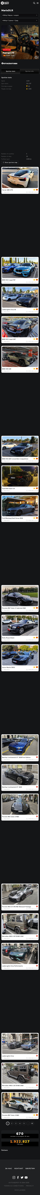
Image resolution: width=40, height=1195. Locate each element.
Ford (3, 518)
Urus (12, 1056)
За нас (8, 1168)
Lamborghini (6, 310)
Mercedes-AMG (7, 936)
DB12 (13, 667)
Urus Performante (17, 966)
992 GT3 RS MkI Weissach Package (19, 907)
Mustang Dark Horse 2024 (14, 518)
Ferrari (4, 190)
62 (32, 1123)
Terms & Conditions (14, 1186)
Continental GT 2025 (15, 787)
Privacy (30, 1186)
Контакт (18, 1168)
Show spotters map (11, 162)
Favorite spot (6, 50)
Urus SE (13, 310)
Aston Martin (6, 667)
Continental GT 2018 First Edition (19, 757)
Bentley (4, 757)
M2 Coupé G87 (11, 339)
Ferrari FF (8, 53)
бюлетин (30, 1168)
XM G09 (8, 369)
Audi (3, 488)
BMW (4, 280)
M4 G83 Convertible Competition (17, 459)
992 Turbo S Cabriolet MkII (17, 608)
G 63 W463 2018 (18, 936)
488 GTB (10, 190)
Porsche (4, 608)
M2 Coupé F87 (10, 280)
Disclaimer (20, 1190)
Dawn (12, 638)
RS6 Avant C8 (10, 488)
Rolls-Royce (6, 638)
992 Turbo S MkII (13, 817)
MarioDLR (7, 192)
